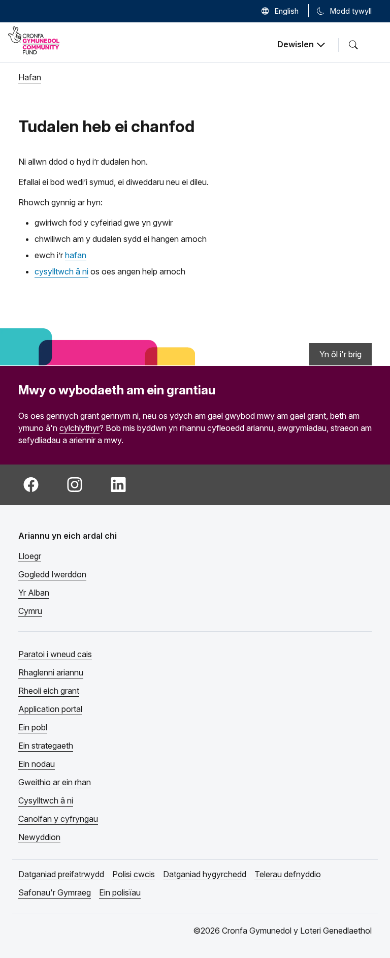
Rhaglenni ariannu (50, 672)
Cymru (30, 611)
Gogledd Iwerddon (52, 574)
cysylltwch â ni (61, 271)
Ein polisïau (120, 892)
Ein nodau (36, 764)
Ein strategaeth (45, 745)
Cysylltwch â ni (45, 800)
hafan (75, 255)
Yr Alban (33, 593)
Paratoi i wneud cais (55, 654)
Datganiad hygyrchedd (204, 874)
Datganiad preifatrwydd (61, 874)
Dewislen (295, 44)
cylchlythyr (79, 428)
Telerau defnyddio (287, 874)
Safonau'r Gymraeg (54, 892)
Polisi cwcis (133, 874)
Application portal (50, 709)
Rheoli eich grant (48, 691)
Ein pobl (32, 727)
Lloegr (29, 556)
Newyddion (39, 837)
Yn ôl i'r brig (340, 354)
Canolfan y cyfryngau (58, 819)
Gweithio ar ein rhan (54, 782)
